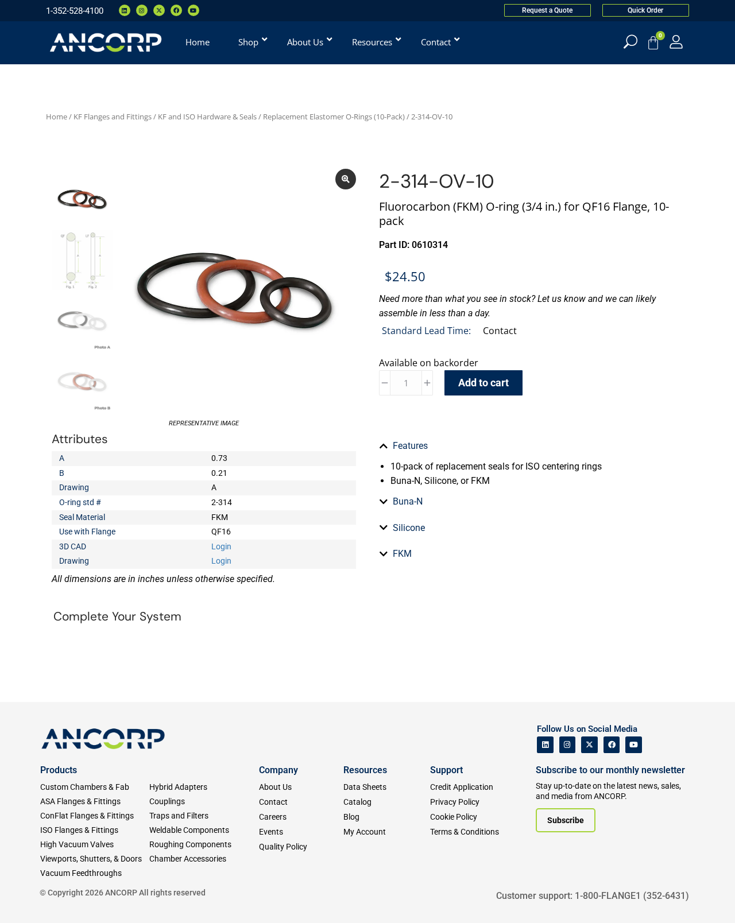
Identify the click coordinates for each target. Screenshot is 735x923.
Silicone (409, 527)
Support (446, 770)
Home (56, 116)
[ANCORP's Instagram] (567, 744)
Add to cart (483, 383)
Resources (365, 770)
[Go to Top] (28, 897)
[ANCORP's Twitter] (589, 744)
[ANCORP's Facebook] (612, 744)
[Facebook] (176, 10)
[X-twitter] (159, 10)
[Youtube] (193, 10)
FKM (402, 553)
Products (58, 770)
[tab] (531, 446)
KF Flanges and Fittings (113, 116)
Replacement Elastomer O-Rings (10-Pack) (334, 116)
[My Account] (676, 41)
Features (410, 445)
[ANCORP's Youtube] (633, 744)
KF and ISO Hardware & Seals (207, 116)
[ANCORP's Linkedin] (545, 744)
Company (278, 770)
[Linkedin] (124, 10)
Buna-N (408, 501)
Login (221, 546)
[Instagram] (142, 10)
